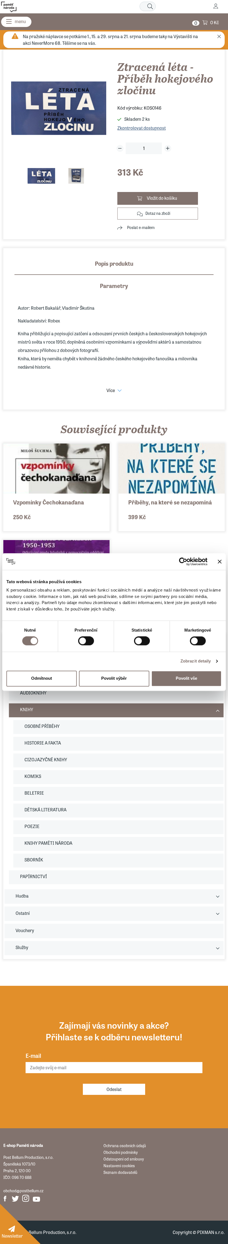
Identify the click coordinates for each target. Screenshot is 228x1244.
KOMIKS (32, 776)
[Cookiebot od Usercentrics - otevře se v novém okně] (183, 561)
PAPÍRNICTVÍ (33, 876)
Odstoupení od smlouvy (123, 1159)
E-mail (33, 1055)
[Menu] (16, 22)
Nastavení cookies (119, 1165)
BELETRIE (34, 793)
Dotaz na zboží (157, 213)
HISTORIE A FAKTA (42, 743)
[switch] (86, 641)
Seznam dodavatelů (120, 1172)
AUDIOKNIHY (33, 692)
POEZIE (31, 826)
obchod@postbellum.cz (23, 1190)
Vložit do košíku (162, 198)
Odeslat (114, 1089)
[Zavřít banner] (220, 561)
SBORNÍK (33, 859)
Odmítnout (41, 678)
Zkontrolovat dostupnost (141, 128)
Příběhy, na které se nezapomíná (170, 502)
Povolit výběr (114, 678)
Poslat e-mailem (141, 227)
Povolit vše (186, 678)
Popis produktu (114, 263)
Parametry (114, 286)
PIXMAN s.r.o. (211, 1232)
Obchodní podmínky (120, 1152)
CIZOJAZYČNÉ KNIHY (45, 759)
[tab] (114, 267)
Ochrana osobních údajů (124, 1145)
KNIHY (26, 709)
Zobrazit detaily (195, 661)
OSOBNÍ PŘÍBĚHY (42, 726)
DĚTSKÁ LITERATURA (45, 809)
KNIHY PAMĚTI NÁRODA (48, 843)
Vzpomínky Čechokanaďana (48, 502)
